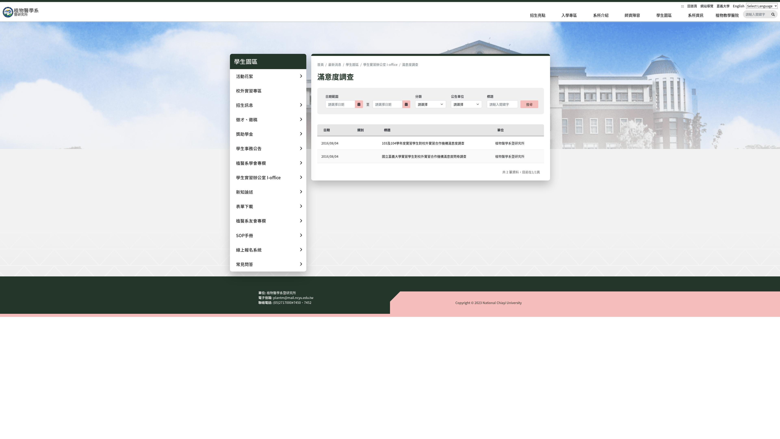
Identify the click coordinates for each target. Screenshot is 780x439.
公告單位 (457, 96)
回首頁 (692, 5)
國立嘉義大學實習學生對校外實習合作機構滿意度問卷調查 (424, 156)
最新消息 (334, 64)
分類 (418, 96)
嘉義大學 (723, 5)
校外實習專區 (249, 91)
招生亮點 (537, 15)
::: (682, 5)
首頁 (320, 64)
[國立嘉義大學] (24, 12)
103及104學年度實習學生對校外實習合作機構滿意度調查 (423, 143)
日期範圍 (331, 96)
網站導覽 (706, 5)
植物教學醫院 (727, 15)
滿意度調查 (410, 64)
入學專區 (569, 15)
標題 (490, 96)
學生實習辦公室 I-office (380, 64)
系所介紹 (601, 15)
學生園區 (664, 15)
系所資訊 (695, 15)
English (738, 5)
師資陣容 (632, 15)
